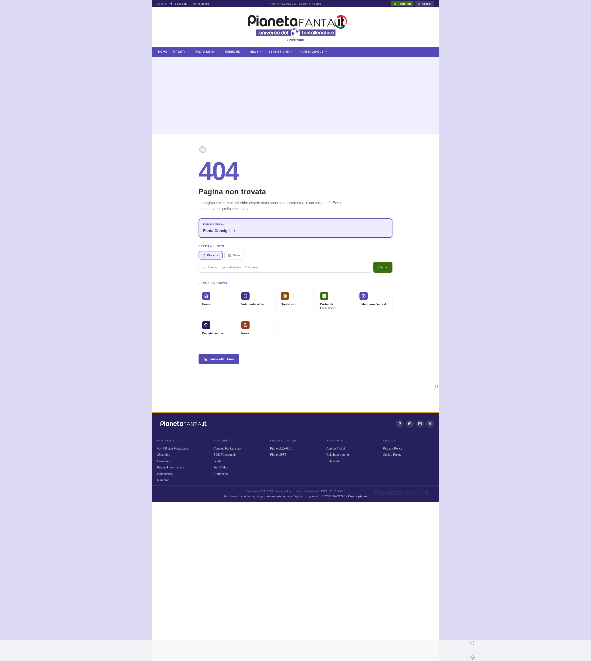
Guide (217, 461)
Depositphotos (357, 496)
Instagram (203, 3)
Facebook (180, 3)
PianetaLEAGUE (281, 448)
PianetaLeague (311, 51)
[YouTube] (420, 424)
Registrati (404, 3)
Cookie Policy (392, 454)
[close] (472, 643)
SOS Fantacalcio (225, 454)
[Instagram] (410, 424)
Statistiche (279, 51)
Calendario (164, 461)
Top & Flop (221, 467)
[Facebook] (400, 424)
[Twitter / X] (430, 424)
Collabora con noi (338, 454)
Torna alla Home (222, 359)
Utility (179, 51)
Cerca (382, 267)
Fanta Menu (205, 51)
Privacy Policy (392, 448)
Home (162, 51)
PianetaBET (278, 454)
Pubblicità (333, 461)
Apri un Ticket (335, 448)
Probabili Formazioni (170, 467)
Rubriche (232, 51)
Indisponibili (165, 474)
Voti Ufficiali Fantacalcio (173, 448)
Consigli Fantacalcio (227, 448)
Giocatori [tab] (213, 255)
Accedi (426, 3)
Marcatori (163, 480)
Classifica (163, 454)
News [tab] (236, 255)
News (254, 51)
